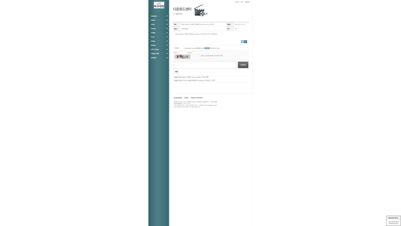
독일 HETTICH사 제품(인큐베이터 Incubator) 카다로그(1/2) (195, 80)
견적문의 (153, 58)
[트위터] (242, 41)
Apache (153, 28)
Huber (153, 24)
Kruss (152, 37)
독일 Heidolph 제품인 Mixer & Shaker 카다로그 (192, 77)
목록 (176, 72)
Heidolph (154, 16)
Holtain (153, 32)
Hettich (153, 20)
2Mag (153, 41)
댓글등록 (243, 65)
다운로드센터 (155, 53)
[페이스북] (245, 41)
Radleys (153, 45)
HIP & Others (155, 49)
